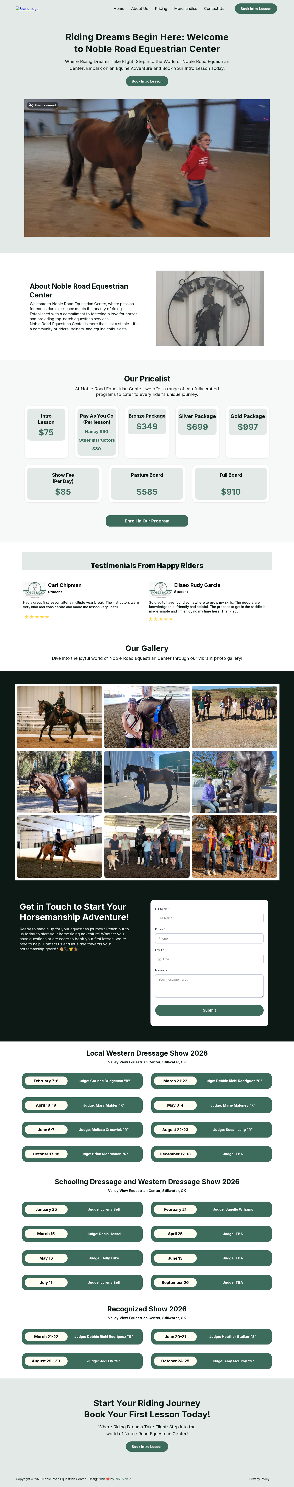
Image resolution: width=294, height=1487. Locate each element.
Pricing (161, 8)
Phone (160, 929)
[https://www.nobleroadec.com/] (27, 8)
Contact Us (214, 8)
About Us (139, 8)
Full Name (162, 909)
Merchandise (185, 8)
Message (161, 970)
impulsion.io (123, 1479)
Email (159, 950)
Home (118, 8)
